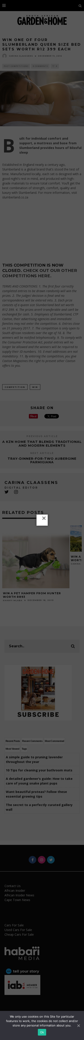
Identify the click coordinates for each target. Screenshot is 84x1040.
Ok (42, 1032)
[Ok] (78, 1025)
